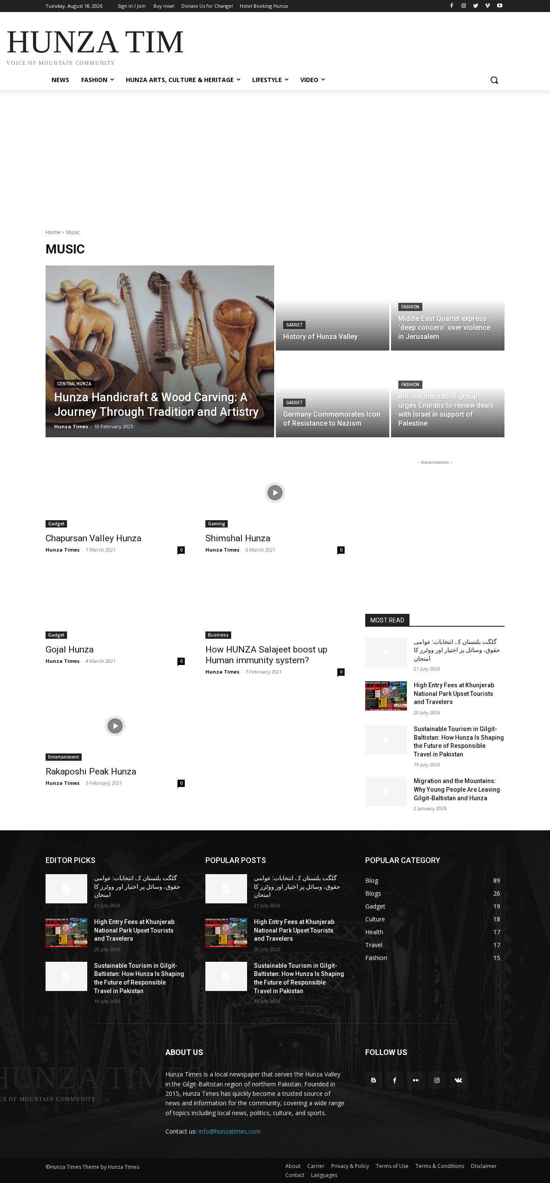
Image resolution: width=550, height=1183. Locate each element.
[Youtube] (499, 6)
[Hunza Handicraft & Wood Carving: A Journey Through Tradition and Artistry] (160, 351)
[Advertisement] (339, 43)
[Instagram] (464, 6)
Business (218, 635)
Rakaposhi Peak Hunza (91, 771)
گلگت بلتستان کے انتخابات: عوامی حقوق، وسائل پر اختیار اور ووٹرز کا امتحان (457, 650)
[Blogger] (373, 1080)
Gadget (294, 325)
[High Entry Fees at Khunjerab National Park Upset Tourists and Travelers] (386, 695)
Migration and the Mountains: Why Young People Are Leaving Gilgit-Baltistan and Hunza (457, 789)
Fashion (410, 307)
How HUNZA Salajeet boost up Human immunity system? (266, 654)
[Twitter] (476, 6)
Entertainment (63, 757)
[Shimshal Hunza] (275, 492)
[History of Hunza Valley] (332, 308)
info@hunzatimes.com (230, 1131)
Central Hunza (74, 383)
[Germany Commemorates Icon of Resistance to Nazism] (332, 394)
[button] (494, 80)
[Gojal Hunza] (115, 604)
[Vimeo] (487, 6)
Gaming (216, 524)
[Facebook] (452, 6)
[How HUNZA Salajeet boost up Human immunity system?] (275, 604)
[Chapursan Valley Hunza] (115, 492)
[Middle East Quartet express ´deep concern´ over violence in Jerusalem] (447, 308)
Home (53, 232)
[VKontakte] (458, 1080)
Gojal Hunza (70, 649)
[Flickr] (415, 1080)
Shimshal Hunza (237, 538)
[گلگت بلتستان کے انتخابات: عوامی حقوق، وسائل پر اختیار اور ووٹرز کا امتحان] (386, 652)
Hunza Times (62, 549)
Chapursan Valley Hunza (93, 538)
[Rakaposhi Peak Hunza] (115, 726)
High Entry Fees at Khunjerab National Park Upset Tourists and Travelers (454, 693)
